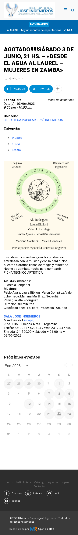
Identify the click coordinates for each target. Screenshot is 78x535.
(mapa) (29, 320)
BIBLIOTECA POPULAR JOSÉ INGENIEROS (33, 120)
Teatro (16, 150)
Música (17, 137)
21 (49, 414)
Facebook (17, 493)
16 (69, 403)
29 (29, 383)
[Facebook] (6, 493)
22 (59, 413)
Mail (57, 493)
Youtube (16, 501)
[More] (58, 89)
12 (29, 403)
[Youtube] (6, 501)
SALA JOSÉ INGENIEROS (22, 316)
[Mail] (49, 493)
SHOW (16, 144)
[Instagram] (28, 493)
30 (39, 383)
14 (49, 403)
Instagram (38, 493)
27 (9, 383)
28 (19, 383)
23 (69, 414)
